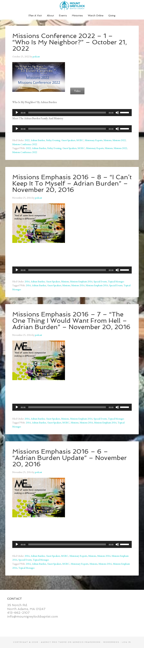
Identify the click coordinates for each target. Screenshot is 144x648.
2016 (27, 281)
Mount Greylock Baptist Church (72, 5)
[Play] (17, 112)
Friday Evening (53, 140)
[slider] (125, 112)
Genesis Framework (87, 642)
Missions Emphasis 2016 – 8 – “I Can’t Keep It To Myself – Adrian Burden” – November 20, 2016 (72, 183)
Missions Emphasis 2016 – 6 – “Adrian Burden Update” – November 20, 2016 (69, 458)
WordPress (111, 642)
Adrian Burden (38, 140)
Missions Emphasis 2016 (81, 281)
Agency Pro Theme (54, 642)
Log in (126, 642)
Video (77, 91)
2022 (27, 140)
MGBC (80, 140)
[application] (72, 112)
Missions (107, 140)
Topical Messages (116, 281)
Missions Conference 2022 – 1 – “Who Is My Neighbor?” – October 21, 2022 (69, 42)
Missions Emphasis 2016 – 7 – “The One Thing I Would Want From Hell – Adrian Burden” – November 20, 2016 (71, 320)
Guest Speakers (68, 140)
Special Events (100, 281)
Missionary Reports (93, 140)
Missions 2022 (119, 140)
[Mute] (117, 112)
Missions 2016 (77, 285)
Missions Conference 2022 (24, 144)
